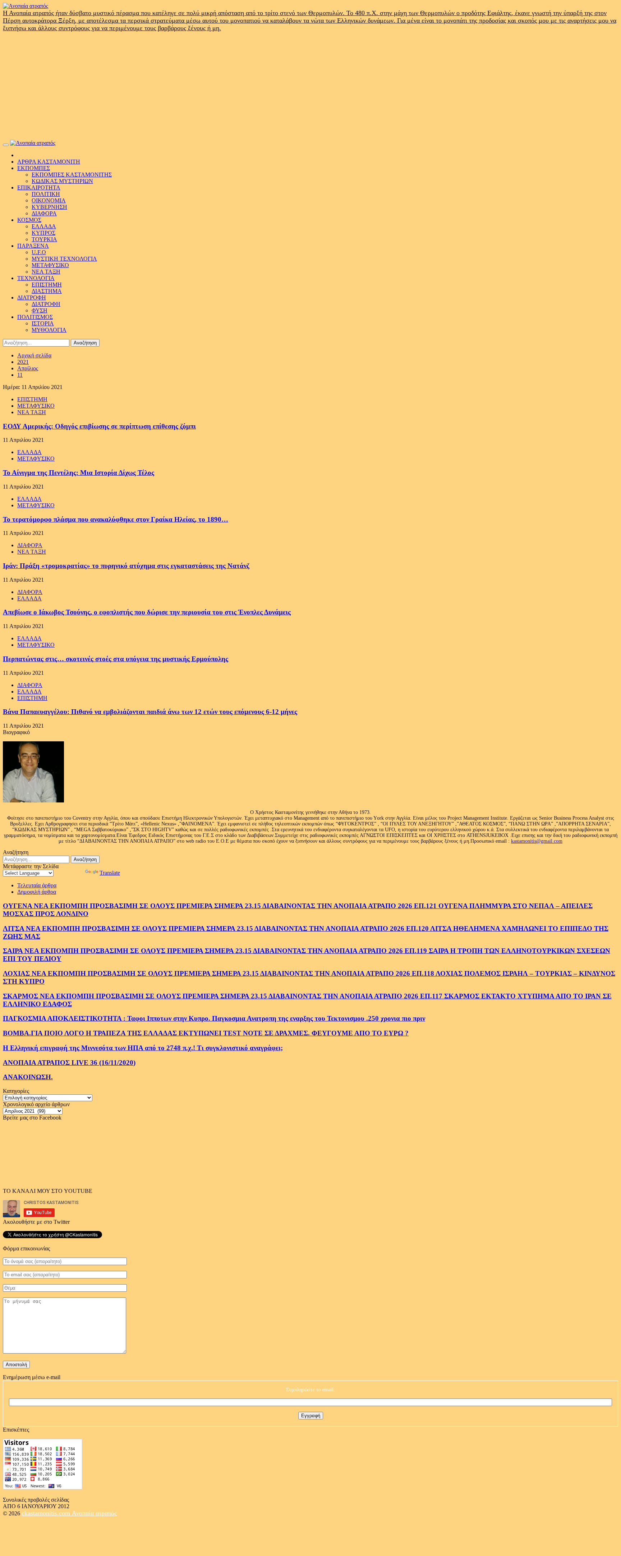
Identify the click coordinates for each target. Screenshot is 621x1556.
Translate (110, 873)
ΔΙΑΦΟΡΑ (44, 213)
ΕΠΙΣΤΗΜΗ (47, 285)
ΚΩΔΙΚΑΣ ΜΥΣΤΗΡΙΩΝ (62, 181)
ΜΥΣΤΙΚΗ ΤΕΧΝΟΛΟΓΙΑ (64, 259)
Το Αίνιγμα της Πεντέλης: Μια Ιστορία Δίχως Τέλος (78, 472)
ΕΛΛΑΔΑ (44, 226)
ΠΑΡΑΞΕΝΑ (33, 246)
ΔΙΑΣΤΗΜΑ (47, 291)
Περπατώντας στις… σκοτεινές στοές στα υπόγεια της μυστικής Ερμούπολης (115, 659)
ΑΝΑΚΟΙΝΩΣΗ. (28, 1077)
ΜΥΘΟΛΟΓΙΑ (49, 330)
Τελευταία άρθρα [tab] (36, 885)
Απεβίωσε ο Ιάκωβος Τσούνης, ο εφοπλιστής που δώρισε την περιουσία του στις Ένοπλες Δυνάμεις (147, 612)
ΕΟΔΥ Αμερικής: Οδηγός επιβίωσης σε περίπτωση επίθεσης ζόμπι (99, 426)
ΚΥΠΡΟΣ (43, 233)
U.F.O (39, 252)
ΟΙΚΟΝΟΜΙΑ (49, 200)
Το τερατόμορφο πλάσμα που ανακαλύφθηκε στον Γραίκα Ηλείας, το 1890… (115, 519)
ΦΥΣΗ (39, 310)
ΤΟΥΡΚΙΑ (44, 239)
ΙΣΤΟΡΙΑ (43, 323)
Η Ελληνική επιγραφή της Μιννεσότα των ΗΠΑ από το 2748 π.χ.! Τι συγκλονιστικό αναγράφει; (143, 1048)
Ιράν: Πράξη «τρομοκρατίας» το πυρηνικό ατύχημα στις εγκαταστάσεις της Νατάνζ (126, 565)
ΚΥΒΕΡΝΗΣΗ (49, 207)
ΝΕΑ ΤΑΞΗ (46, 272)
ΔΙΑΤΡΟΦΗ (31, 297)
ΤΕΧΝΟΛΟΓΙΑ (36, 278)
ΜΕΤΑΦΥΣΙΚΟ (50, 265)
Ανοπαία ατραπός (94, 1513)
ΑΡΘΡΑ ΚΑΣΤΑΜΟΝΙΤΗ (48, 162)
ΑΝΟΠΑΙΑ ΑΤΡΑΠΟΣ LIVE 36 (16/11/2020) (69, 1062)
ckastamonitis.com (47, 1513)
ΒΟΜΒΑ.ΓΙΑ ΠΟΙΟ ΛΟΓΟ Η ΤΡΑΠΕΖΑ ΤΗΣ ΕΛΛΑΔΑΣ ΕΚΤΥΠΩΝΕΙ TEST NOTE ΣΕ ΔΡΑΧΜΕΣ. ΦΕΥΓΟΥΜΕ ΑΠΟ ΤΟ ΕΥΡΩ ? (206, 1033)
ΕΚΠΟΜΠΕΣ (33, 168)
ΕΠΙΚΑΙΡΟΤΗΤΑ (38, 187)
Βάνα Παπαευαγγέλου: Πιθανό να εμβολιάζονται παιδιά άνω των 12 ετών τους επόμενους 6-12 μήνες (150, 711)
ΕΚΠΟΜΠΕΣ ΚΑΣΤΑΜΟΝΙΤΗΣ (72, 174)
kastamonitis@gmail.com (536, 841)
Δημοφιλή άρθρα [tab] (36, 892)
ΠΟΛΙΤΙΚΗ (46, 194)
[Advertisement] (310, 86)
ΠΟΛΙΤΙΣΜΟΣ (35, 317)
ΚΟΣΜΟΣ (29, 220)
